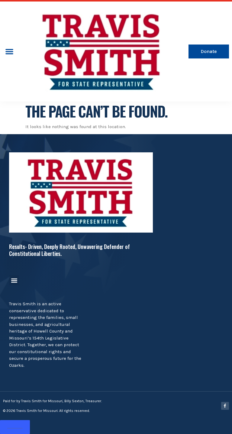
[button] (9, 51)
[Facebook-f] (225, 406)
